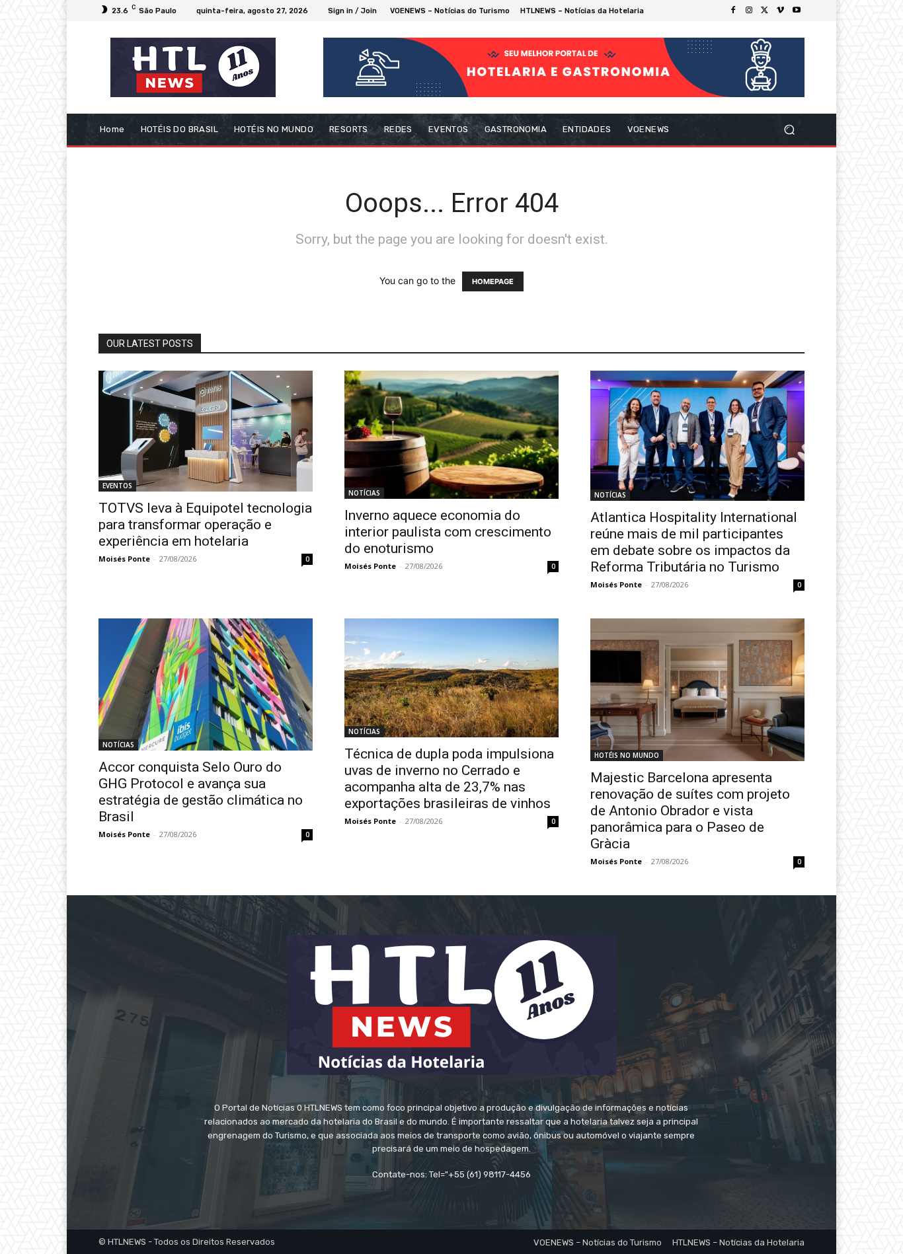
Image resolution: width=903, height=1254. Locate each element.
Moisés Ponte (124, 559)
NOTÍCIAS (364, 493)
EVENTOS (117, 485)
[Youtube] (797, 10)
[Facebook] (733, 10)
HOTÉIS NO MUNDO (626, 755)
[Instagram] (749, 10)
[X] (765, 10)
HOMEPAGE (493, 281)
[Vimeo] (781, 10)
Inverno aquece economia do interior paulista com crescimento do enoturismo (447, 531)
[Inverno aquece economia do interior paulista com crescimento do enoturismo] (451, 435)
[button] (789, 129)
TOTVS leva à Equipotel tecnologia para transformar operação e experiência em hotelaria (205, 524)
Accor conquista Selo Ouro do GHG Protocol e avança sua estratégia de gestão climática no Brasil (200, 792)
